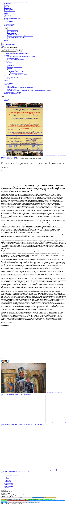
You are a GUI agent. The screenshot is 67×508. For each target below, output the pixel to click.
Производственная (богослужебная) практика (20, 36)
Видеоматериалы (8, 21)
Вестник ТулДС (11, 89)
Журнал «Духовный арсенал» (12, 18)
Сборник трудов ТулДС (17, 71)
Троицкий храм (8, 484)
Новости (6, 6)
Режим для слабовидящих (8, 44)
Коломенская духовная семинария (15, 499)
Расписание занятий (12, 31)
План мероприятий (12, 30)
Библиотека (7, 17)
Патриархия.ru (5, 497)
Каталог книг (11, 86)
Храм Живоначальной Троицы (12, 19)
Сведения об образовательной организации (16, 2)
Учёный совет (11, 65)
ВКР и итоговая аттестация (14, 78)
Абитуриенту (7, 3)
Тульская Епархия (27, 497)
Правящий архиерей (9, 11)
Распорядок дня (11, 33)
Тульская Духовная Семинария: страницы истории (21, 56)
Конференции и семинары (14, 67)
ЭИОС (6, 14)
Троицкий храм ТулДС (38, 497)
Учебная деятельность (13, 34)
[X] (6, 361)
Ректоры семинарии (12, 58)
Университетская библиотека (15, 502)
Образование (7, 15)
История (6, 55)
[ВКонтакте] (2, 361)
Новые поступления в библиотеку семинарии (20, 87)
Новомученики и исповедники (16, 59)
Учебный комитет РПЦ (15, 497)
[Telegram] (8, 361)
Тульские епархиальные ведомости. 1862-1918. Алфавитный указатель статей (29, 90)
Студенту (6, 5)
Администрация (8, 9)
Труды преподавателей (16, 73)
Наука (5, 12)
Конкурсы (10, 68)
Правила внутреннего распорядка (16, 37)
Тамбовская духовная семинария (34, 499)
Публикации (7, 8)
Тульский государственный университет (18, 500)
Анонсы (9, 62)
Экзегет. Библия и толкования (32, 502)
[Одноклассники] (4, 361)
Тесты (9, 39)
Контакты (6, 40)
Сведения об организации (11, 475)
